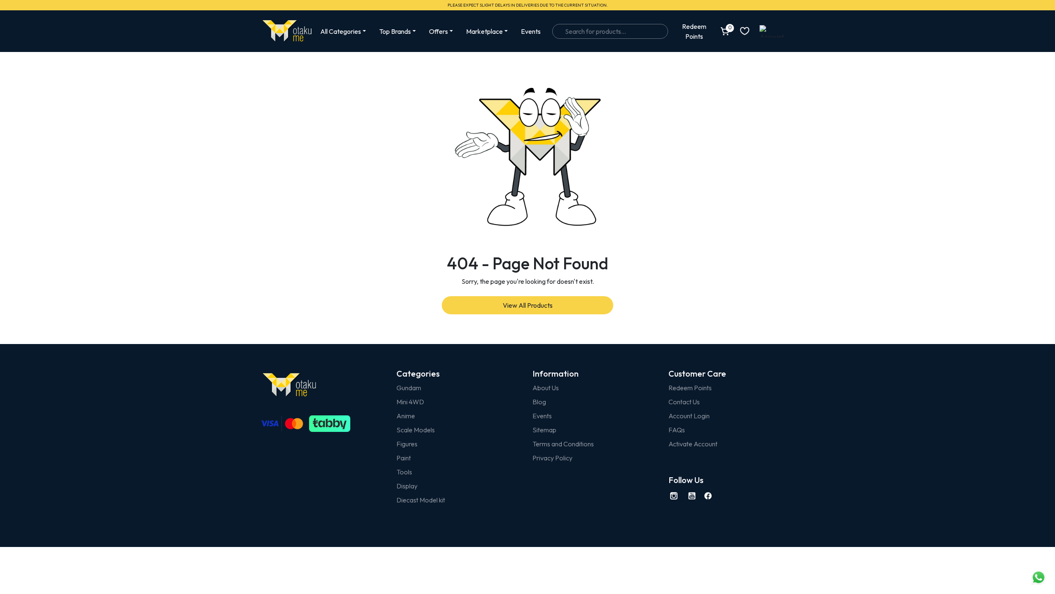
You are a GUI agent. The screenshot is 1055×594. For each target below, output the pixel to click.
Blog (539, 402)
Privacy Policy (552, 458)
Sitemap (544, 430)
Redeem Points (690, 388)
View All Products (528, 305)
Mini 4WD (410, 402)
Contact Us (684, 402)
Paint (403, 458)
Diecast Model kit (420, 500)
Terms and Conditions (563, 444)
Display (406, 486)
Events (531, 31)
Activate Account (692, 444)
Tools (404, 472)
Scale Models (415, 430)
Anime (405, 416)
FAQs (676, 430)
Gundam (408, 388)
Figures (406, 444)
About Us (545, 388)
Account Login (689, 416)
